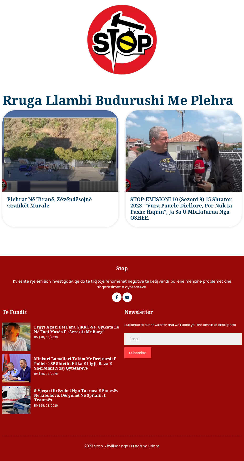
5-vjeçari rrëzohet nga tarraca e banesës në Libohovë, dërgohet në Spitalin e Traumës (76, 395)
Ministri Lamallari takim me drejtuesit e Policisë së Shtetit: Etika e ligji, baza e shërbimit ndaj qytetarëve (75, 363)
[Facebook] (117, 297)
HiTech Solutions (144, 446)
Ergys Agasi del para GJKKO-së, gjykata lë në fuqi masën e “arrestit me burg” (76, 329)
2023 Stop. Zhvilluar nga (106, 446)
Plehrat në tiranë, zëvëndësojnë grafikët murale (49, 202)
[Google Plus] (127, 297)
